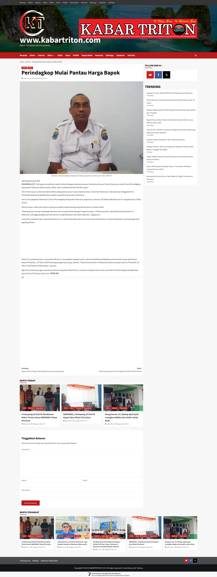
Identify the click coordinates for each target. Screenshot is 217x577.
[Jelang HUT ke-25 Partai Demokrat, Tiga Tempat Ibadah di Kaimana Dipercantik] (73, 527)
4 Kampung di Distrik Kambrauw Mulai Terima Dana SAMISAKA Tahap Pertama (39, 417)
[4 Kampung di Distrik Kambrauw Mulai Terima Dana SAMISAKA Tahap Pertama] (40, 397)
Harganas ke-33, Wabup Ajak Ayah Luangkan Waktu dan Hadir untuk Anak (122, 417)
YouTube (111, 3)
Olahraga (93, 3)
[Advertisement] (81, 241)
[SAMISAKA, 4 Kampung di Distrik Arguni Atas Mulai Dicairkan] (81, 397)
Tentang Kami (25, 560)
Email (85, 480)
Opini (58, 3)
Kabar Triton (27, 78)
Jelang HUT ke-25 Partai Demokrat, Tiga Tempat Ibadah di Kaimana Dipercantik (72, 543)
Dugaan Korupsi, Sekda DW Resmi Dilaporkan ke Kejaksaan (170, 93)
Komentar (26, 449)
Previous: (42, 370)
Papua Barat (74, 3)
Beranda (23, 3)
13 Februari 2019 (39, 78)
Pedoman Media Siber (49, 560)
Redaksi (36, 560)
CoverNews (127, 568)
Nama (24, 480)
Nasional (84, 3)
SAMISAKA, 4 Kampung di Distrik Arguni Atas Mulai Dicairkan (79, 416)
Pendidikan (115, 536)
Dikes (45, 3)
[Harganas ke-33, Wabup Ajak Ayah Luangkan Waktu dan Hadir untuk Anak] (123, 397)
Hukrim (38, 3)
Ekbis (52, 3)
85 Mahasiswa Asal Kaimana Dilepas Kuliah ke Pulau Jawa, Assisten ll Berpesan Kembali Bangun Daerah (106, 544)
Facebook (102, 3)
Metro (30, 3)
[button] (195, 55)
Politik (65, 3)
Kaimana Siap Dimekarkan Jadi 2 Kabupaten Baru (166, 139)
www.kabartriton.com (60, 40)
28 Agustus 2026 (37, 424)
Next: (120, 370)
